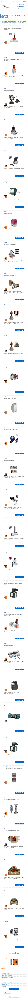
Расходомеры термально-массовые (8, 979)
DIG (5, 859)
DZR (5, 736)
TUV (5, 520)
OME (5, 643)
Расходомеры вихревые (6, 973)
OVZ (5, 613)
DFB (5, 428)
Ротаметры (4, 986)
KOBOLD (19, 21)
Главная (3, 994)
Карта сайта (15, 996)
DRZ (5, 582)
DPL (5, 27)
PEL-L (6, 489)
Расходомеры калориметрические (8, 970)
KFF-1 (5, 181)
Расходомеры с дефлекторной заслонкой (9, 982)
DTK (5, 119)
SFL (5, 150)
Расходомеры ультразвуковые (7, 977)
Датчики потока (4, 984)
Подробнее (18, 52)
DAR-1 (6, 921)
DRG (5, 273)
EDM (5, 458)
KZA (5, 674)
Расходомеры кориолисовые (7, 975)
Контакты (7, 994)
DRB (5, 335)
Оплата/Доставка (9, 996)
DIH (5, 828)
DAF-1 (6, 798)
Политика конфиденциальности (16, 996)
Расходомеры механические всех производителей (13, 22)
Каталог (11, 994)
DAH (5, 767)
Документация (16, 994)
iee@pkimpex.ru (20, 8)
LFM (5, 212)
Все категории (13, 988)
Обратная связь (23, 994)
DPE (5, 304)
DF (4, 366)
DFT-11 (6, 397)
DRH (5, 243)
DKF (5, 890)
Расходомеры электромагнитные (8, 971)
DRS (5, 88)
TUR (5, 551)
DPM (5, 58)
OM (5, 705)
